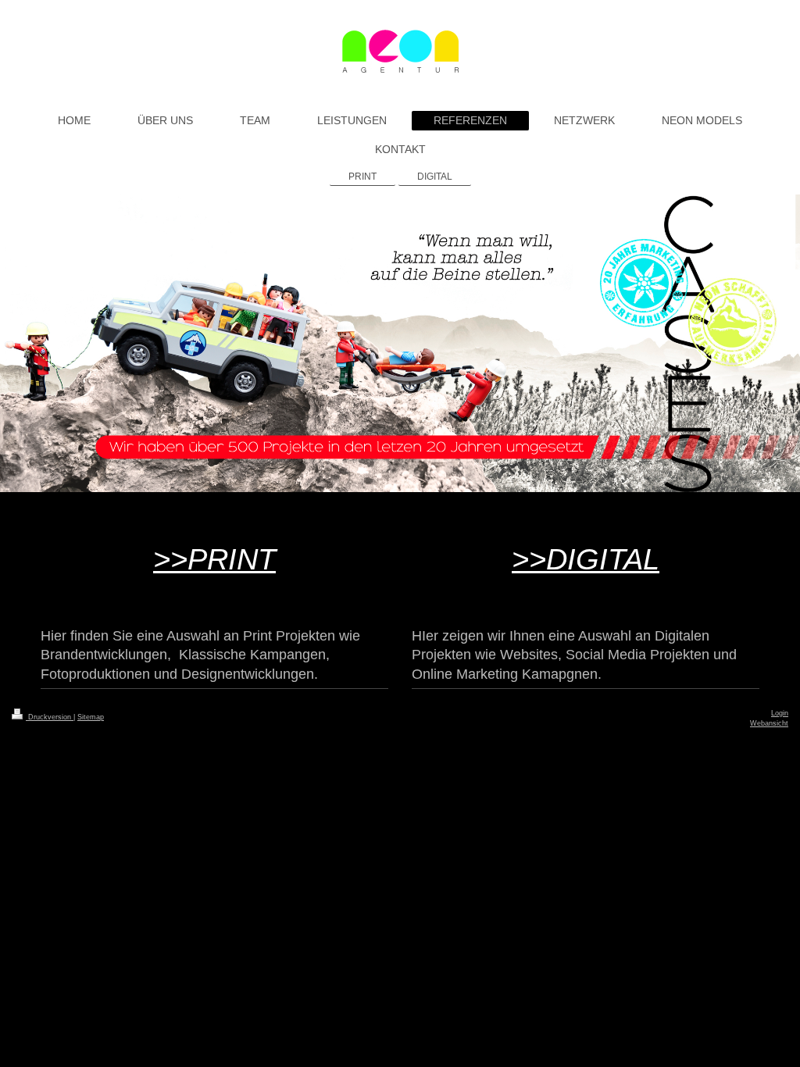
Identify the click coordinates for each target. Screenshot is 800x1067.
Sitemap (90, 717)
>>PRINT (214, 559)
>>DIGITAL (585, 559)
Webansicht (769, 723)
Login (779, 713)
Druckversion (49, 717)
